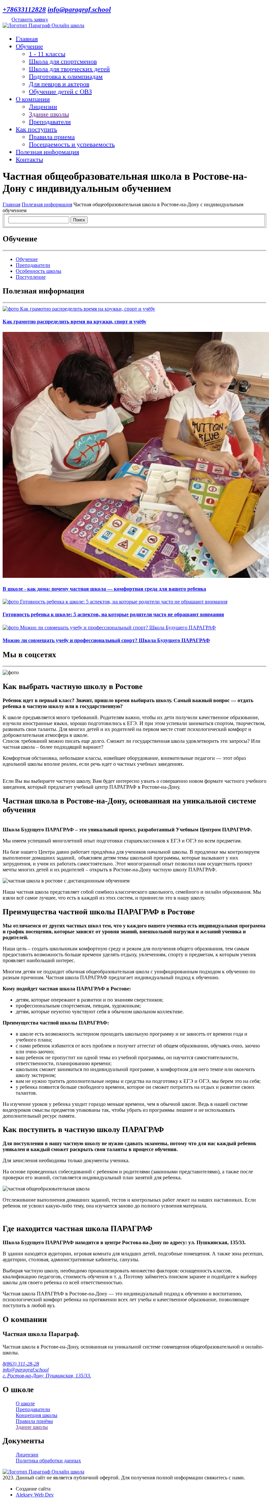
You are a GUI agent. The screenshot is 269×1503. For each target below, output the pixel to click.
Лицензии (43, 106)
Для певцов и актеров (59, 84)
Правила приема (52, 136)
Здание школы (49, 114)
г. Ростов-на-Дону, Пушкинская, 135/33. (47, 1375)
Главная (27, 38)
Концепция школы (36, 1415)
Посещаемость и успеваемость (72, 144)
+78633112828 (24, 9)
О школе (25, 1403)
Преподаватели (50, 121)
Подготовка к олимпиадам (66, 76)
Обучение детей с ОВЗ (60, 91)
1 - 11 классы (47, 53)
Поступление (31, 277)
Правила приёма (34, 1421)
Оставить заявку (29, 19)
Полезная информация (47, 151)
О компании (33, 99)
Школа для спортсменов (63, 61)
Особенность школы (38, 271)
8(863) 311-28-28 (21, 1364)
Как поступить (36, 129)
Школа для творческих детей (69, 68)
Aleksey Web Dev (35, 1494)
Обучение (29, 46)
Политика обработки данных (48, 1460)
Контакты (29, 159)
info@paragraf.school (79, 9)
